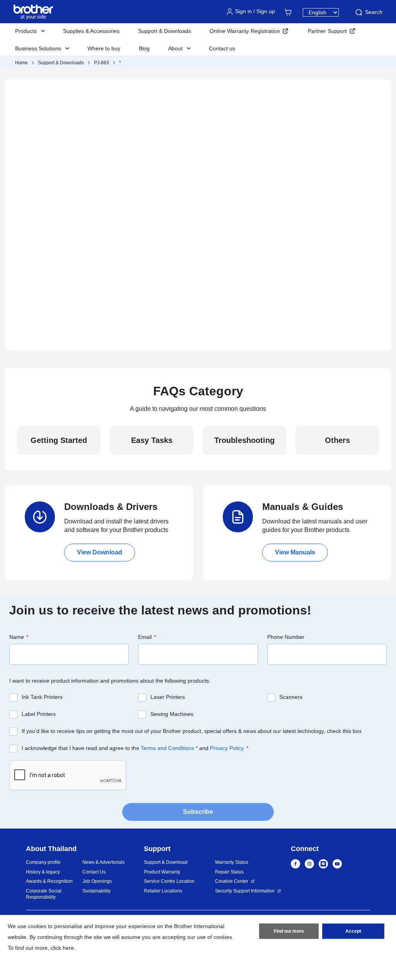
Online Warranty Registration (245, 31)
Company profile (43, 862)
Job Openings (97, 881)
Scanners (290, 697)
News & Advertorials (103, 862)
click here (62, 948)
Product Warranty (162, 872)
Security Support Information (245, 891)
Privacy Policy (226, 748)
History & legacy (43, 872)
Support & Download (166, 862)
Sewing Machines (171, 714)
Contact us (222, 48)
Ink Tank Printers (42, 697)
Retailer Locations (163, 891)
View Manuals (295, 552)
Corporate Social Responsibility (43, 894)
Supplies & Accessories (91, 31)
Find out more (289, 931)
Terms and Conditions (167, 748)
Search (373, 12)
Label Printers (39, 714)
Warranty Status (231, 862)
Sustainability (96, 891)
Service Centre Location (169, 881)
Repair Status (229, 872)
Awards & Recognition (49, 881)
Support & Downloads (164, 31)
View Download (99, 552)
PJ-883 (101, 62)
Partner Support (327, 31)
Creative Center (231, 881)
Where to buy (103, 48)
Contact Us (94, 872)
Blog (144, 48)
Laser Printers (167, 697)
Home (21, 62)
